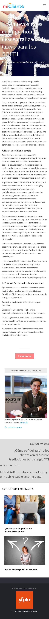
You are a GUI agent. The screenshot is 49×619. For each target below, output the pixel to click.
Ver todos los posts (13, 427)
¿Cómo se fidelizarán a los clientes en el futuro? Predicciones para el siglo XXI (28, 455)
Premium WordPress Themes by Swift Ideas (24, 611)
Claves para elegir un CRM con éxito (21, 569)
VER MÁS (24, 422)
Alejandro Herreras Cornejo (19, 62)
